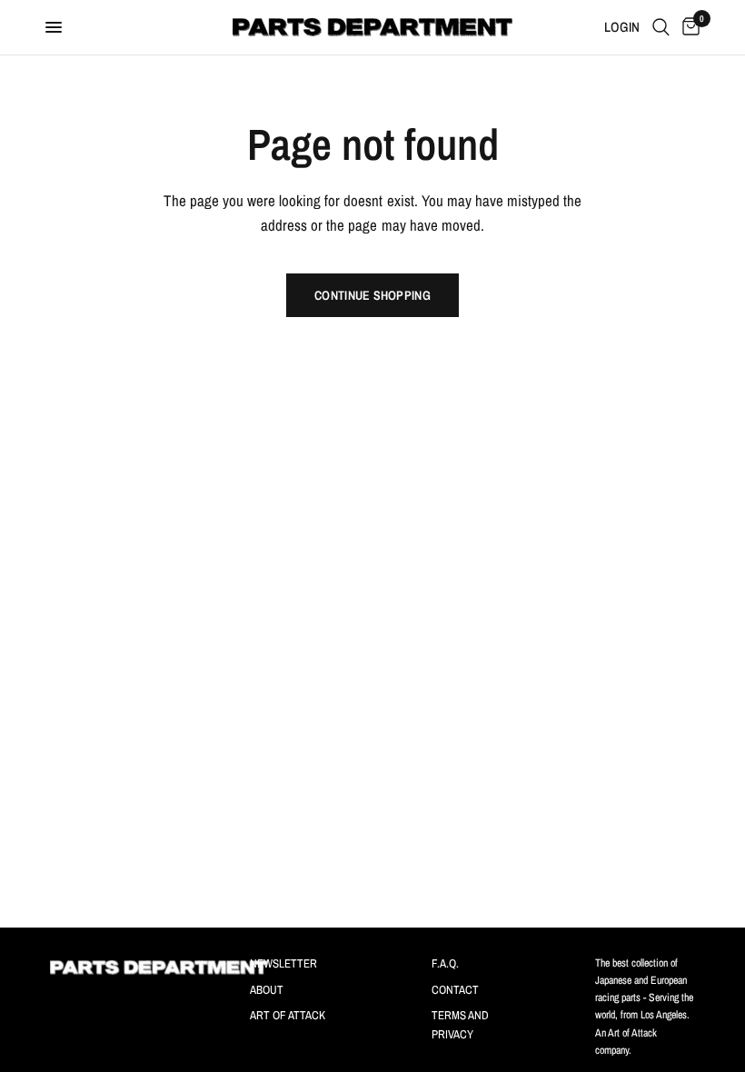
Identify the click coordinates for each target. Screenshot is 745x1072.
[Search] (661, 27)
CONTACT (455, 990)
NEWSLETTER (283, 963)
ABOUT (266, 990)
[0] (688, 27)
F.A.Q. (445, 963)
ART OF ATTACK (287, 1015)
